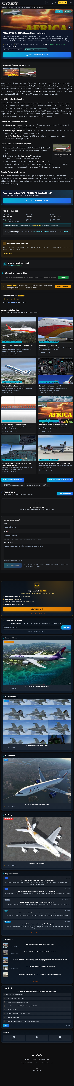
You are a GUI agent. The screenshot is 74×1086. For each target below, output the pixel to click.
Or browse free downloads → (37, 613)
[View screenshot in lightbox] (70, 27)
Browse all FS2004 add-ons (13, 480)
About (34, 1059)
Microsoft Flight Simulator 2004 (20, 7)
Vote (6, 1025)
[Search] (47, 2)
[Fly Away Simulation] (10, 3)
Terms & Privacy (44, 1059)
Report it (65, 231)
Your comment (9, 542)
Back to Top (37, 1070)
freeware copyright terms (41, 231)
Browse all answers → (37, 933)
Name (6, 523)
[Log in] (55, 2)
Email (6, 532)
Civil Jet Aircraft (38, 7)
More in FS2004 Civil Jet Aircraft (60, 480)
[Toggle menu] (70, 2)
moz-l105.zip (8, 254)
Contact (27, 1059)
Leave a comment (65, 494)
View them (63, 277)
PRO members (37, 225)
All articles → (37, 981)
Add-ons (4, 7)
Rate (17, 44)
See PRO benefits (62, 287)
